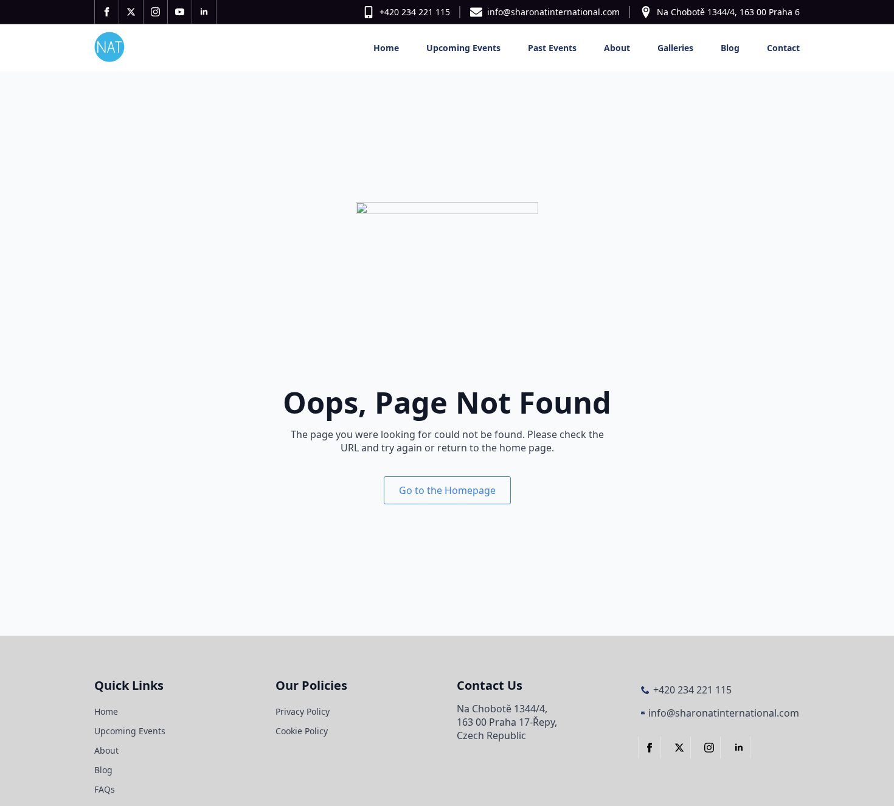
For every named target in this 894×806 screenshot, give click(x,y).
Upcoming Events (463, 48)
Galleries (675, 48)
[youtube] (180, 12)
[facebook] (106, 12)
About (617, 48)
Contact (783, 48)
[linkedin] (204, 12)
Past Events (552, 48)
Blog (730, 48)
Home (386, 48)
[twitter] (131, 12)
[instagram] (156, 12)
